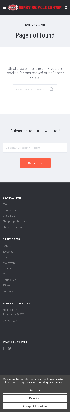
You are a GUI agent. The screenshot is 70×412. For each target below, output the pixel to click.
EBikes (7, 285)
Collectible (9, 280)
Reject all (35, 398)
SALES (7, 246)
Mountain (9, 263)
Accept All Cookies (35, 406)
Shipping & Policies (15, 221)
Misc (6, 274)
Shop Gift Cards (12, 227)
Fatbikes (8, 291)
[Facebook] (3, 348)
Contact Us (9, 210)
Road (6, 257)
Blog (5, 204)
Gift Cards (9, 215)
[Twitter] (9, 348)
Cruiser (7, 268)
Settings (35, 390)
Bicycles (8, 251)
